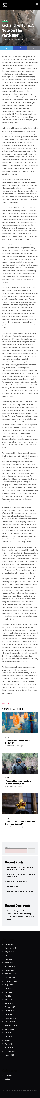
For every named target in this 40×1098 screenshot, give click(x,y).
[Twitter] (6, 48)
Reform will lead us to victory (17, 882)
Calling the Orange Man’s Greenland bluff (21, 891)
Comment (8, 1075)
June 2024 (8, 992)
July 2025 (8, 955)
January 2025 (9, 970)
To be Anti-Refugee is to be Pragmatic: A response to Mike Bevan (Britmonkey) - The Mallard (20, 914)
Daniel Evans (10, 746)
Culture (5, 20)
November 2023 (10, 1018)
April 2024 (8, 1000)
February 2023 (10, 1051)
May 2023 (8, 1040)
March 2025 (9, 963)
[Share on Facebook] (20, 48)
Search (7, 847)
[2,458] (20, 803)
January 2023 (9, 1055)
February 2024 (10, 1007)
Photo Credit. (6, 703)
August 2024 (9, 985)
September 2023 (11, 1025)
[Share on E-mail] (33, 48)
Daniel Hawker (11, 827)
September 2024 (11, 981)
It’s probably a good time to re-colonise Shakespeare (18, 782)
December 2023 (10, 1014)
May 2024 (8, 996)
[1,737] (20, 763)
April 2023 (8, 1044)
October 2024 (10, 978)
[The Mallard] (4, 5)
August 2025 (9, 952)
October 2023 (10, 1022)
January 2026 (9, 944)
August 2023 (9, 1029)
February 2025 (10, 966)
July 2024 (8, 989)
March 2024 (9, 1003)
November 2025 (10, 948)
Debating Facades (13, 886)
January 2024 (9, 1011)
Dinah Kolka (10, 786)
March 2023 (9, 1048)
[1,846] (20, 723)
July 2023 (8, 1033)
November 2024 (10, 974)
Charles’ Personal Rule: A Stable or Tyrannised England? (20, 822)
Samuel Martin (8, 40)
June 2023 (8, 1037)
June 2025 (8, 959)
